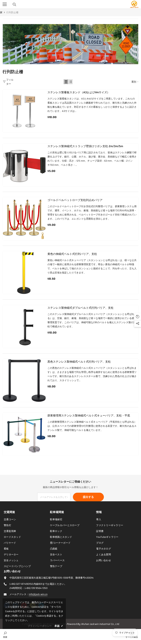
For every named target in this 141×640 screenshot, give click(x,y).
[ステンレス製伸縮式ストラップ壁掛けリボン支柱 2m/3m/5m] (24, 164)
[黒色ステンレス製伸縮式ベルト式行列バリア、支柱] (24, 380)
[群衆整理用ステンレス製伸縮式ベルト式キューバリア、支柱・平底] (24, 434)
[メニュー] (5, 4)
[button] (66, 82)
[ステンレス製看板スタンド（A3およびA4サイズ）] (24, 111)
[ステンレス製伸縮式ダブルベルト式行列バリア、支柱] (24, 326)
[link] (70, 44)
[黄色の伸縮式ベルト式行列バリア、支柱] (24, 272)
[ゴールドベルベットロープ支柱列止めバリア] (24, 218)
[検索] (14, 4)
